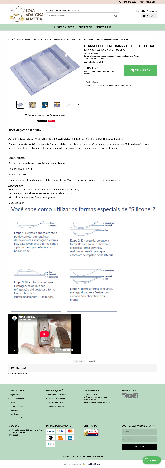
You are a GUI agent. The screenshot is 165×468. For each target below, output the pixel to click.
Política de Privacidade (57, 395)
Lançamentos (85, 27)
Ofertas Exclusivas (64, 27)
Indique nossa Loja (17, 418)
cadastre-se (75, 10)
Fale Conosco (152, 11)
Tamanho (78, 361)
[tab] (79, 361)
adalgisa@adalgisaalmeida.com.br (97, 402)
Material (91, 361)
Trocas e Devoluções (56, 406)
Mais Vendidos (103, 27)
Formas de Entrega (55, 402)
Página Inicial (15, 395)
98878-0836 (129, 2)
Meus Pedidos (140, 11)
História (13, 402)
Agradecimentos (16, 406)
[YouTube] (130, 395)
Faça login (64, 10)
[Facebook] (135, 395)
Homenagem (15, 410)
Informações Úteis (56, 390)
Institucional (16, 390)
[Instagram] (124, 395)
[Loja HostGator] (91, 464)
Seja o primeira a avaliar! (93, 62)
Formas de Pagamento (56, 398)
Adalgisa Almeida (17, 398)
